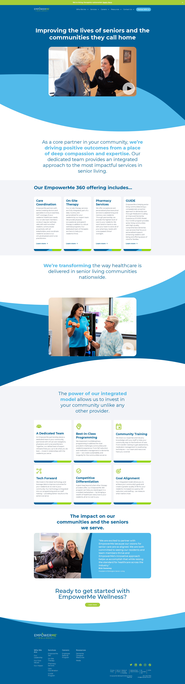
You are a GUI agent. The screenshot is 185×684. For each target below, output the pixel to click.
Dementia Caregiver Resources (80, 655)
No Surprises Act (143, 672)
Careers (104, 9)
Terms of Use (118, 671)
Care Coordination (53, 670)
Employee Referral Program (66, 655)
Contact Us (127, 9)
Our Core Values (37, 662)
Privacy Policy (112, 671)
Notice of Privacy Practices (124, 672)
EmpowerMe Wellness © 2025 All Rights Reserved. (121, 676)
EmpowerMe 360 (53, 654)
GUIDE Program (51, 675)
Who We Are (81, 9)
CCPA (149, 670)
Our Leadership (38, 656)
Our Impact (38, 666)
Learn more (41, 243)
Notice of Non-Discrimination (134, 671)
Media (78, 660)
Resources (115, 9)
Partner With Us (143, 9)
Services (93, 9)
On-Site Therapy (51, 659)
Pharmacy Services (52, 665)
